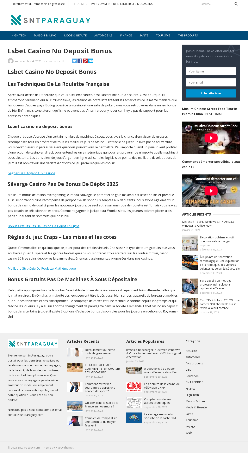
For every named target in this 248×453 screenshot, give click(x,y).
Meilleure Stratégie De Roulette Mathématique (42, 268)
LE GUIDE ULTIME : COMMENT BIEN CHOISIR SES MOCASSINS (113, 4)
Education (192, 376)
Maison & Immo (45, 35)
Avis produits (188, 35)
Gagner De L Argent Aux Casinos (31, 173)
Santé (144, 35)
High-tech (19, 35)
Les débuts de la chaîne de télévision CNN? (162, 385)
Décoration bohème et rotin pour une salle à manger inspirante (217, 241)
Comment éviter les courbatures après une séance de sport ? (100, 387)
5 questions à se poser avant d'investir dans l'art (160, 370)
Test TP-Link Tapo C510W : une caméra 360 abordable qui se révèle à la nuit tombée (220, 304)
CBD (188, 369)
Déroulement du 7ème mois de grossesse (38, 4)
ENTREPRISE (194, 382)
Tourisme (163, 35)
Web (189, 432)
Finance (126, 35)
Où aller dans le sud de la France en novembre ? (101, 404)
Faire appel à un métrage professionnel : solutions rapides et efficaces (215, 284)
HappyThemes (65, 447)
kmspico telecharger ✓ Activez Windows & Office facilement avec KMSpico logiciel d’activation (153, 353)
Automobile (103, 35)
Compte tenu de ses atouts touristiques (157, 401)
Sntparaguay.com (29, 447)
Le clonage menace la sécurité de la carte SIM (160, 416)
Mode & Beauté (75, 35)
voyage (190, 426)
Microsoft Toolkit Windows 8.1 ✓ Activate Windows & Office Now (208, 223)
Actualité (191, 351)
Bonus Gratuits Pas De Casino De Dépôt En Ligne (43, 226)
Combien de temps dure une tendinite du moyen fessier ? (101, 421)
